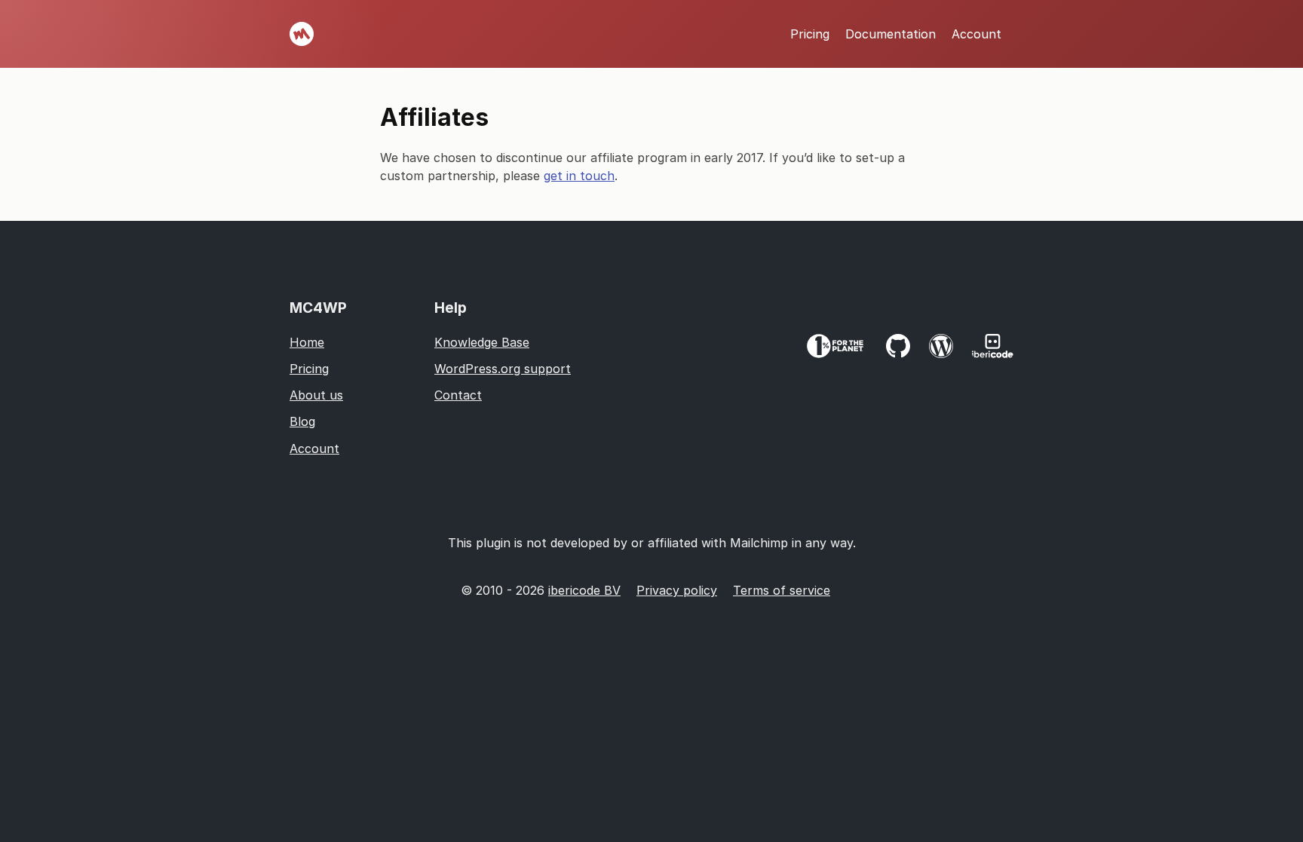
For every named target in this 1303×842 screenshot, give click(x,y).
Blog (302, 421)
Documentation (890, 33)
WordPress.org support (502, 368)
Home (307, 342)
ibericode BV (584, 590)
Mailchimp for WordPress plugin (302, 34)
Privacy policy (676, 590)
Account (976, 33)
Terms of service (781, 590)
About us (316, 395)
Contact (458, 395)
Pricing (809, 33)
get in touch (579, 175)
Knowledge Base (481, 342)
